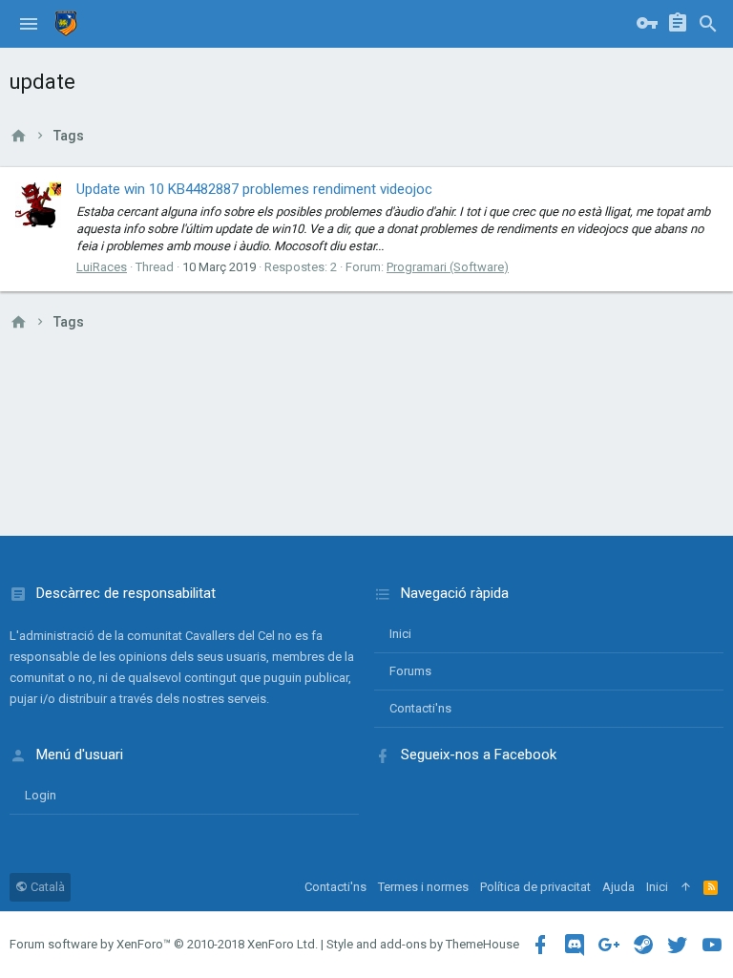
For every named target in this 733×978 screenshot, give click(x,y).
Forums (410, 671)
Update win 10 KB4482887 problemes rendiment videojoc (254, 189)
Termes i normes (423, 887)
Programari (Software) (448, 267)
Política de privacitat (535, 887)
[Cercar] (708, 24)
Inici (400, 634)
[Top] (686, 887)
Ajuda (618, 887)
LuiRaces (101, 267)
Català (46, 887)
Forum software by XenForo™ (164, 944)
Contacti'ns (420, 708)
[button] (29, 23)
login (40, 795)
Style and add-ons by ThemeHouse (422, 944)
